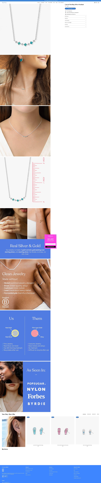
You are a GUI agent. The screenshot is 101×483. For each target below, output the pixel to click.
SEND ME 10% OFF (50, 246)
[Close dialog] (55, 235)
